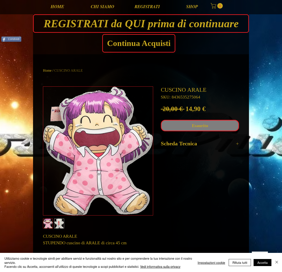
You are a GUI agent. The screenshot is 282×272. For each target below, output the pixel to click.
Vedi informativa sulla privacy (160, 266)
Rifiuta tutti (239, 262)
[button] (217, 6)
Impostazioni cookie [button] (211, 262)
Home (47, 70)
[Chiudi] (276, 262)
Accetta (262, 262)
